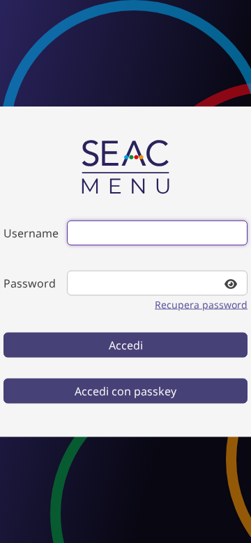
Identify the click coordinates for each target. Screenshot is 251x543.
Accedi (126, 345)
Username (31, 233)
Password (29, 283)
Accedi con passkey (125, 391)
